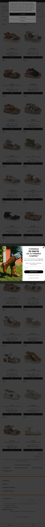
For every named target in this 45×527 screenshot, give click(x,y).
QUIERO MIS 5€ (34, 271)
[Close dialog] (43, 247)
